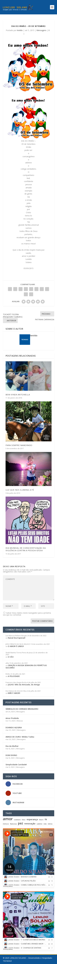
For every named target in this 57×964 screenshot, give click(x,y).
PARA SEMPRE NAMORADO (19, 445)
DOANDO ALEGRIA (14, 727)
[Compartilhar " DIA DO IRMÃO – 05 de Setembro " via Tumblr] (25, 289)
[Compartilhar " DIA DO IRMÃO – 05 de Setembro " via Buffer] (41, 289)
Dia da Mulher (12, 746)
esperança (32, 819)
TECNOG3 (7, 961)
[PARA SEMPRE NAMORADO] (29, 421)
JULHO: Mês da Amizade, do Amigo (24, 684)
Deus (23, 820)
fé (46, 819)
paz (20, 823)
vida (45, 824)
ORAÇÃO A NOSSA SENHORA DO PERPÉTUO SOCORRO (26, 666)
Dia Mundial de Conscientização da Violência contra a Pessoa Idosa (26, 549)
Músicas (20, 721)
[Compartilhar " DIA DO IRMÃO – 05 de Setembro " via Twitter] (15, 289)
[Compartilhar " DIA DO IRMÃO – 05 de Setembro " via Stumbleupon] (47, 289)
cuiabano (17, 820)
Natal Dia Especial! (16, 638)
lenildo (20, 30)
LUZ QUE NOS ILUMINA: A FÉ (20, 489)
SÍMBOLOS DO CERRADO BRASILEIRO (22, 709)
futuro (41, 820)
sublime (39, 824)
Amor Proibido (12, 718)
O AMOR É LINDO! (16, 646)
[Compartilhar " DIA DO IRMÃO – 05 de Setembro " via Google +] (20, 289)
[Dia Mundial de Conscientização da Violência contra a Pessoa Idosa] (29, 520)
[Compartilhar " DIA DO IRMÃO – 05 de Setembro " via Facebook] (10, 289)
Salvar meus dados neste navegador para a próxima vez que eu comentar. (27, 614)
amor (8, 818)
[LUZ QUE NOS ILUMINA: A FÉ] (29, 469)
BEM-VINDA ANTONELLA (18, 394)
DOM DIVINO (11, 755)
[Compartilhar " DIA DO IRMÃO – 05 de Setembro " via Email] (25, 294)
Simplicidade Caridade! (16, 764)
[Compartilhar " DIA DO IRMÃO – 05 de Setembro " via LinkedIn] (36, 289)
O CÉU (11, 657)
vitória (50, 824)
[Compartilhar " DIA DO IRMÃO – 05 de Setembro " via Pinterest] (31, 289)
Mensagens (41, 30)
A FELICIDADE (14, 676)
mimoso (6, 824)
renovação (29, 823)
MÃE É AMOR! (14, 693)
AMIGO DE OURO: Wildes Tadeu (20, 737)
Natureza (13, 824)
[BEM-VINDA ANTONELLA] (29, 376)
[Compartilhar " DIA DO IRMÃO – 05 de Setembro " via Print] (31, 294)
